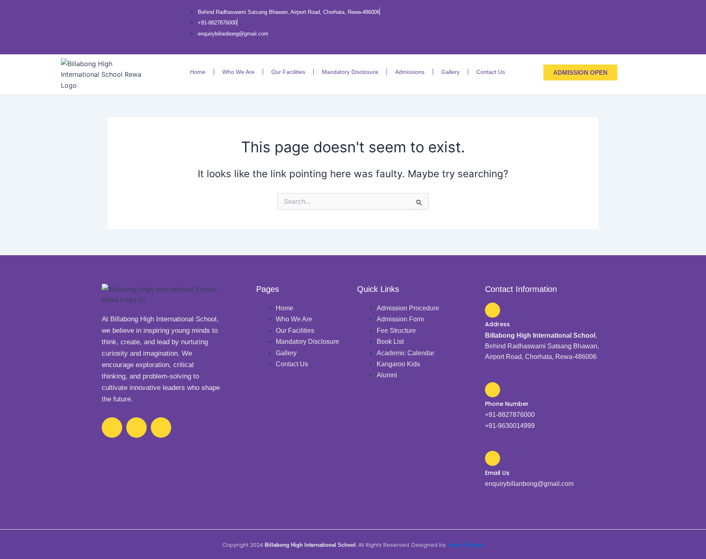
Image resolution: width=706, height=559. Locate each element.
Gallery (450, 72)
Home (198, 72)
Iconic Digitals (465, 545)
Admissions (409, 72)
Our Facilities (288, 72)
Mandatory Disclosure (350, 72)
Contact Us (490, 72)
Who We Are (238, 72)
